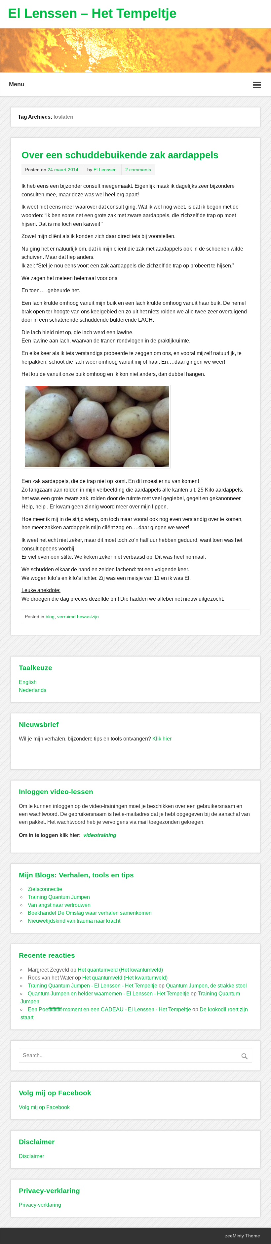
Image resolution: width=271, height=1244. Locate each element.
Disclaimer (31, 1156)
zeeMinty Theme (242, 1235)
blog (50, 616)
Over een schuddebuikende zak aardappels (119, 155)
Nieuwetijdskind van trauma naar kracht (74, 921)
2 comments (138, 169)
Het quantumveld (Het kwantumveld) (120, 970)
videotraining (99, 835)
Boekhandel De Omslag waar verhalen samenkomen (90, 913)
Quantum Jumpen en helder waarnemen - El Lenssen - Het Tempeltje (108, 993)
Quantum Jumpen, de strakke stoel (206, 985)
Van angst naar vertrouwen (59, 905)
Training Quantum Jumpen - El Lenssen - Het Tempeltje (92, 985)
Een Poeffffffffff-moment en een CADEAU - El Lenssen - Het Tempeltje (109, 1009)
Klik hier (162, 739)
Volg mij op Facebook (44, 1107)
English (28, 682)
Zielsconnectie (45, 889)
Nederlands (32, 690)
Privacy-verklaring (40, 1205)
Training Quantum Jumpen (59, 897)
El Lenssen (105, 169)
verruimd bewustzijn (78, 616)
